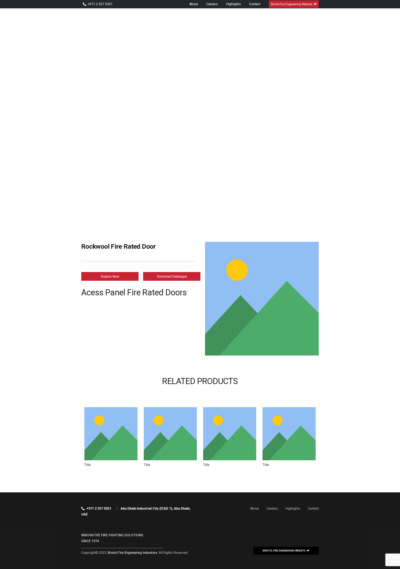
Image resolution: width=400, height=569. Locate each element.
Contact (313, 508)
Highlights (292, 508)
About (254, 508)
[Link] (104, 14)
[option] (111, 437)
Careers (272, 508)
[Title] (111, 433)
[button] (80, 437)
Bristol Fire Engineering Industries (132, 553)
